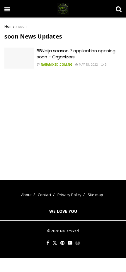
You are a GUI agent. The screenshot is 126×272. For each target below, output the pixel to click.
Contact (44, 194)
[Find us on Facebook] (48, 243)
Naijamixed (69, 231)
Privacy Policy (69, 194)
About (26, 194)
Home (9, 26)
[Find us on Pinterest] (62, 243)
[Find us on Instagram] (78, 243)
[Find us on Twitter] (54, 243)
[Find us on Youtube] (70, 243)
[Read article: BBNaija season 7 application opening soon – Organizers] (19, 58)
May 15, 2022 (88, 64)
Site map (95, 194)
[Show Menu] (7, 9)
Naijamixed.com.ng (56, 64)
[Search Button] (119, 9)
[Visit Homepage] (63, 9)
